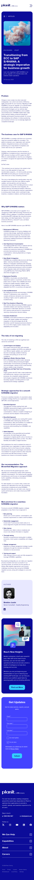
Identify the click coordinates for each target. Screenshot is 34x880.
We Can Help (8, 834)
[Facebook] (31, 825)
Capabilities (8, 841)
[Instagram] (10, 825)
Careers (6, 854)
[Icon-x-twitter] (3, 825)
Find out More (17, 687)
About (5, 847)
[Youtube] (17, 825)
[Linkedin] (24, 825)
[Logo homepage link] (13, 792)
